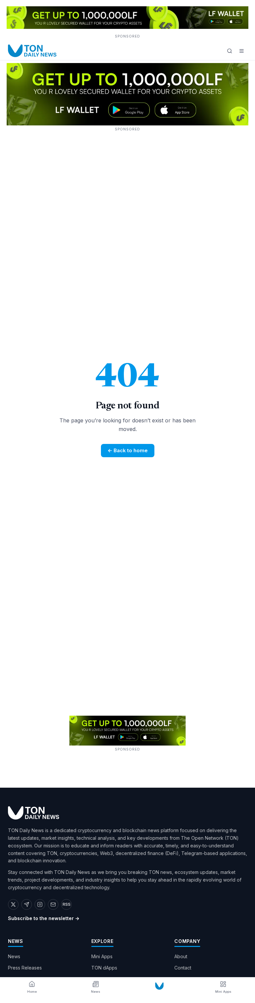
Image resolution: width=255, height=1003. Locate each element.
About (180, 956)
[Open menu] (241, 50)
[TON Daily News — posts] (159, 986)
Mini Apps (102, 956)
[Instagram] (40, 904)
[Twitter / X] (13, 904)
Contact (182, 967)
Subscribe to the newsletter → (43, 918)
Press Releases (25, 967)
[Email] (53, 904)
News (14, 956)
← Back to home (128, 450)
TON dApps (104, 967)
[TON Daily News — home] (32, 50)
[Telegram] (26, 904)
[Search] (229, 50)
